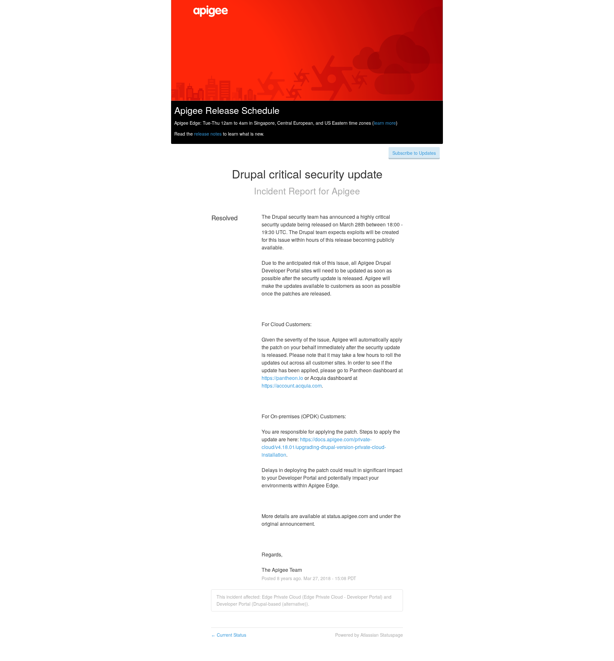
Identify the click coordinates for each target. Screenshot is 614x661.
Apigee (346, 190)
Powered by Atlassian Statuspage (369, 635)
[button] (414, 153)
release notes (208, 133)
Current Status (228, 635)
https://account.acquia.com (292, 385)
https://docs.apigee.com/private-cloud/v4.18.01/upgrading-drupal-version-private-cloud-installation (324, 447)
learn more (385, 123)
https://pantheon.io (282, 378)
